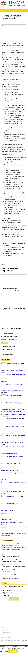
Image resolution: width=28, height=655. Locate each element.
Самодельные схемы (7, 354)
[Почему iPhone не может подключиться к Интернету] (14, 274)
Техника (3, 264)
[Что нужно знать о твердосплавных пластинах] (14, 293)
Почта (2, 627)
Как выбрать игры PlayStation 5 (10, 574)
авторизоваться (13, 339)
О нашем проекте (6, 632)
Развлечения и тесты (7, 349)
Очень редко (6, 595)
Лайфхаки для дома (7, 352)
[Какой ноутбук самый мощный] (14, 313)
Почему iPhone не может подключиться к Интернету (10, 289)
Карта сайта (4, 630)
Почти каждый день (9, 590)
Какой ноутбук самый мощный (11, 328)
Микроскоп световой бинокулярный (15, 247)
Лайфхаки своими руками (8, 540)
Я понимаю (13, 651)
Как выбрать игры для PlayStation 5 (11, 578)
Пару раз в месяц (8, 593)
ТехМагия (17, 3)
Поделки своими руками (8, 346)
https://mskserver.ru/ (19, 225)
